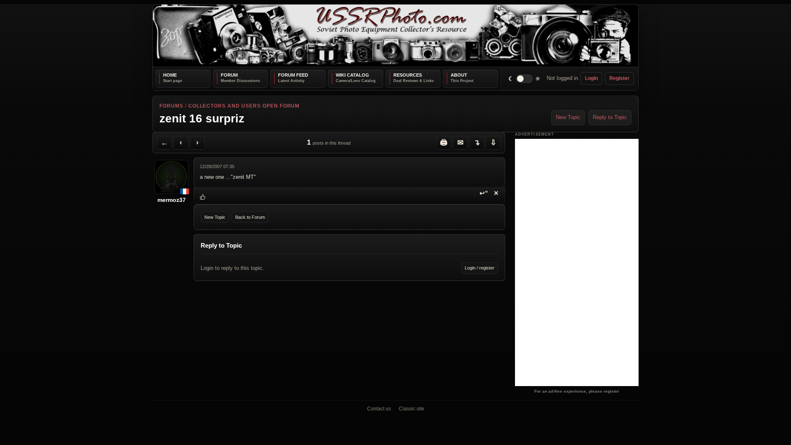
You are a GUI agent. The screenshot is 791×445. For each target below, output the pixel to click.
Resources (407, 75)
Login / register (479, 267)
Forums (171, 106)
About (459, 75)
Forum (229, 75)
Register (619, 78)
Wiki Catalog (352, 75)
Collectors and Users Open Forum (244, 106)
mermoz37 (171, 200)
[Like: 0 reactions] (202, 197)
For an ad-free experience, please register (576, 391)
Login (591, 78)
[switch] (524, 78)
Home (170, 75)
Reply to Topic (610, 117)
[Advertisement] (577, 262)
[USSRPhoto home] (395, 36)
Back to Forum (250, 217)
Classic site (411, 409)
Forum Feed (293, 75)
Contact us (379, 409)
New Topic (568, 117)
